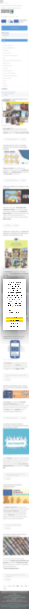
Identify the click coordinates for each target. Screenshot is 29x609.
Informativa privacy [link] (14, 326)
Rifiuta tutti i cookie (14, 320)
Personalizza (14, 323)
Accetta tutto (14, 317)
